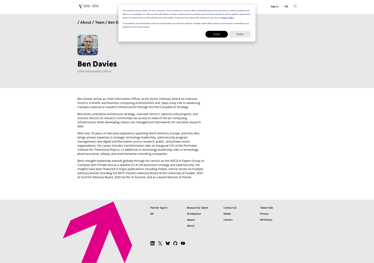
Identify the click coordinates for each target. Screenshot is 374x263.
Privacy (264, 214)
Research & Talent (197, 208)
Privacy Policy (227, 17)
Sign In (274, 6)
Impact (191, 220)
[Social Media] (152, 243)
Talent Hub (266, 208)
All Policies (266, 220)
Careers (228, 220)
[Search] (295, 6)
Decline (240, 34)
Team (100, 23)
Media (227, 214)
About (85, 23)
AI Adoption (194, 214)
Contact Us (230, 208)
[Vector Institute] (88, 6)
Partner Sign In (158, 208)
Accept (216, 34)
